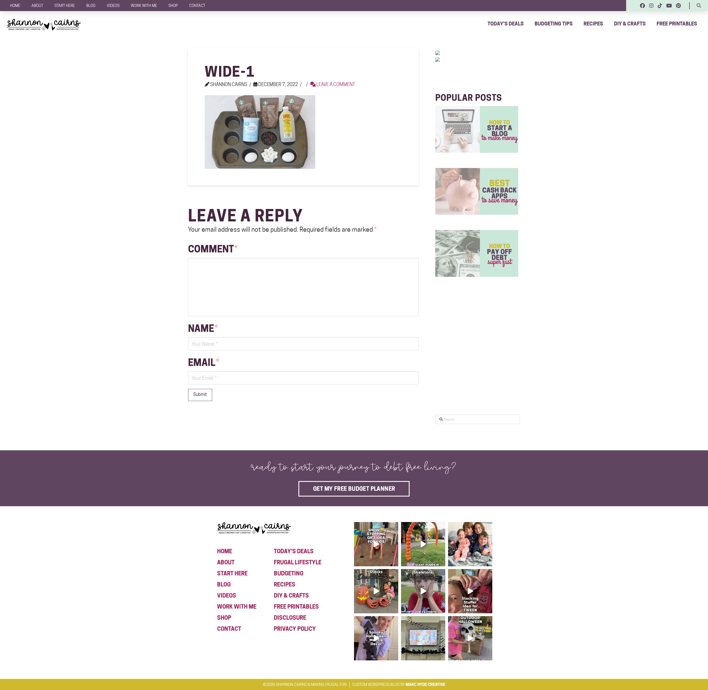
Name (203, 328)
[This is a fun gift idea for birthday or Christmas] (376, 544)
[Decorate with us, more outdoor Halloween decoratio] (423, 591)
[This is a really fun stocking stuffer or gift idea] (470, 591)
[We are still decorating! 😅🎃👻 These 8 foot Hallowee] (376, 591)
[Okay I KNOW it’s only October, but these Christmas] (470, 544)
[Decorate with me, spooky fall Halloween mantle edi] (376, 638)
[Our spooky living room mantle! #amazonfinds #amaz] (423, 638)
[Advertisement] (476, 362)
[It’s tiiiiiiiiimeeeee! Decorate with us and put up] (470, 638)
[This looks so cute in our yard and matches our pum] (423, 544)
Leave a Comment (335, 84)
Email (203, 362)
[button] (698, 5)
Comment (213, 249)
